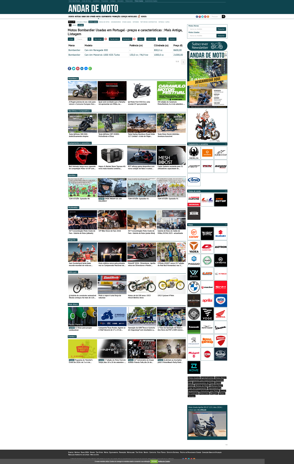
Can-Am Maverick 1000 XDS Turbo (102, 54)
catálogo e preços (81, 22)
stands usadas (126, 22)
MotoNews (72, 78)
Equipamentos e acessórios (79, 143)
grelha (74, 25)
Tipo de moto (114, 39)
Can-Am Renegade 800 (96, 50)
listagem (80, 25)
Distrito (172, 39)
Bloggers (214, 393)
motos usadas (93, 22)
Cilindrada (150, 39)
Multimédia (72, 207)
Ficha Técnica (161, 452)
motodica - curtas (163, 22)
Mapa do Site (94, 455)
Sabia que (72, 272)
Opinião (93, 16)
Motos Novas (221, 378)
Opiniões (71, 175)
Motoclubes (132, 16)
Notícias (77, 452)
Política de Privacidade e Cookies (190, 452)
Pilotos (222, 393)
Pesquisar (221, 29)
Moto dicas (72, 304)
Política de (164, 461)
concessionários (116, 22)
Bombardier (126, 39)
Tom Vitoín (99, 452)
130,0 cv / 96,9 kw (139, 54)
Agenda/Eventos (207, 378)
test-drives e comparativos (148, 22)
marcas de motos (104, 22)
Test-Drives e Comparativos (79, 111)
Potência (161, 39)
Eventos (71, 16)
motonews (136, 22)
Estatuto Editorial (173, 452)
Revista (143, 16)
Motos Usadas (193, 378)
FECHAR (154, 461)
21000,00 (178, 54)
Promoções (116, 16)
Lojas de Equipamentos (197, 388)
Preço (140, 39)
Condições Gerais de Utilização (212, 452)
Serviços (191, 396)
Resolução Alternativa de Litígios (78, 455)
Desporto (71, 240)
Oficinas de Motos (202, 385)
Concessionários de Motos (204, 383)
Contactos (152, 452)
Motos (106, 452)
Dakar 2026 (85, 16)
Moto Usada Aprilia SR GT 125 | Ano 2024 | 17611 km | (205, 408)
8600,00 (177, 50)
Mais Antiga (98, 39)
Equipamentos (113, 452)
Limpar (71, 39)
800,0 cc (158, 50)
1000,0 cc (159, 54)
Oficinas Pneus (216, 385)
